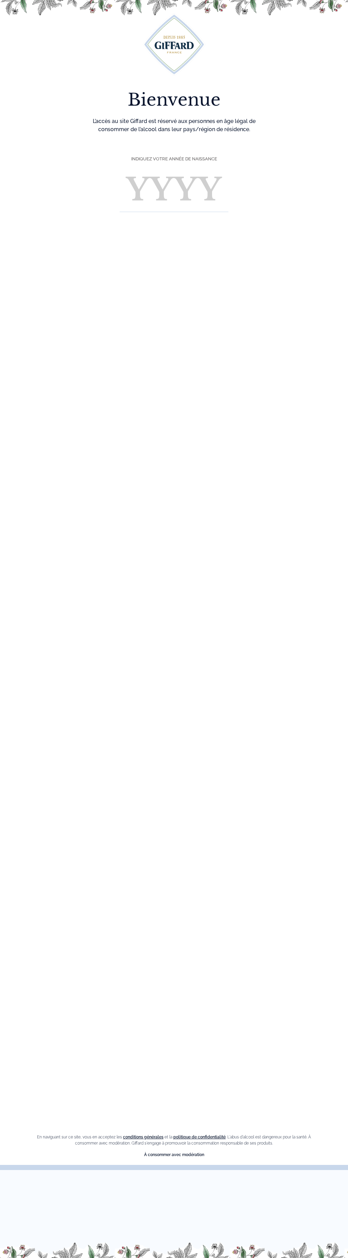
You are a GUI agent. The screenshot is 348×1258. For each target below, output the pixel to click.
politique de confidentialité (199, 1137)
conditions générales (143, 1137)
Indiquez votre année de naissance (174, 158)
